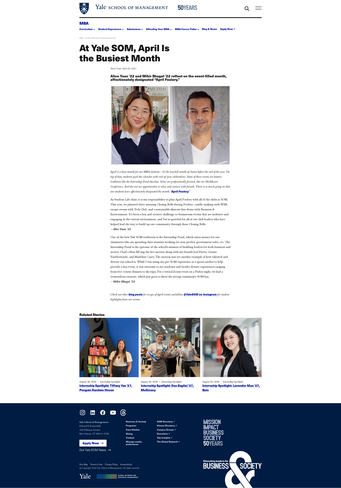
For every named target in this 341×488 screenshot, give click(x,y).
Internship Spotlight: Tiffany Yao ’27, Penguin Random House (105, 387)
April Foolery (180, 191)
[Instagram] (82, 414)
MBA (84, 23)
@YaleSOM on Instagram (200, 294)
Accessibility (126, 464)
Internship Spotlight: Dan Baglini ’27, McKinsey (167, 387)
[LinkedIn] (93, 414)
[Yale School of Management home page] (124, 8)
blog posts (136, 294)
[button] (87, 28)
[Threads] (123, 414)
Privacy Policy (111, 464)
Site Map (83, 464)
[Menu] (258, 8)
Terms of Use (96, 464)
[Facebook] (103, 414)
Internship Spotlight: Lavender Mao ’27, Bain (231, 387)
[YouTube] (113, 414)
